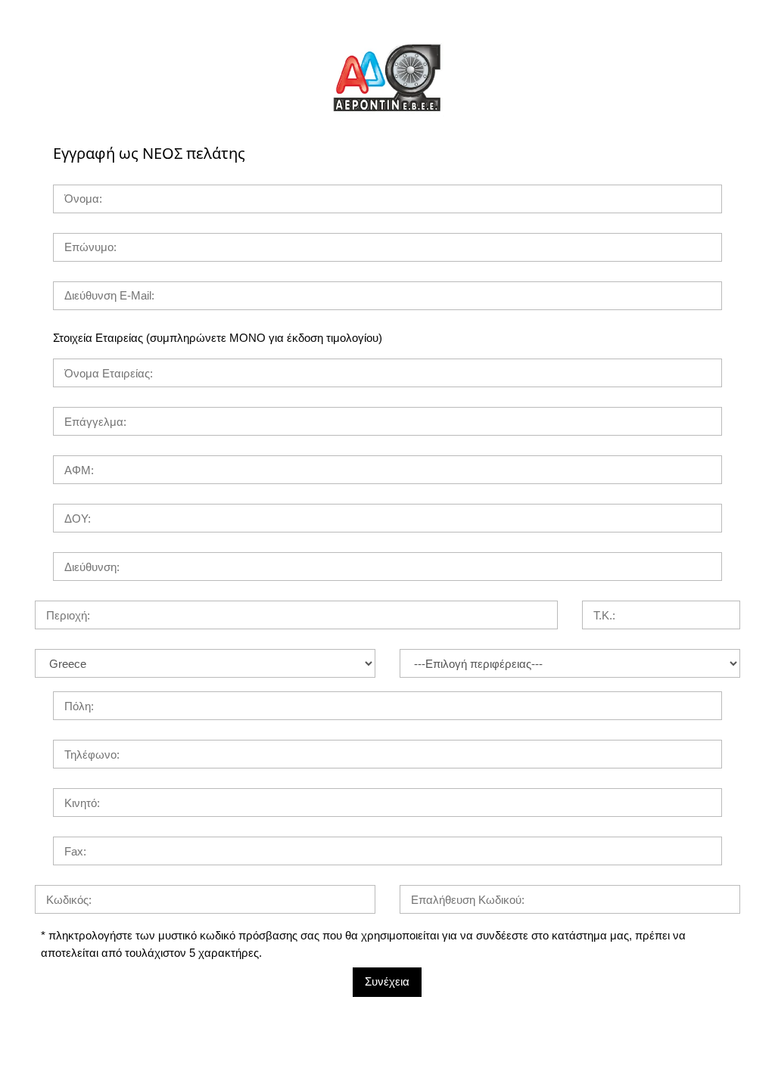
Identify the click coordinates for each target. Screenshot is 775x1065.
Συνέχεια (387, 981)
